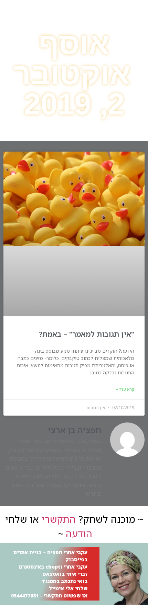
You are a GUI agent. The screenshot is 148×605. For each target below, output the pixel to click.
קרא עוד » (125, 389)
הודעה (79, 533)
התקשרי (59, 519)
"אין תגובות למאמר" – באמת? (86, 334)
